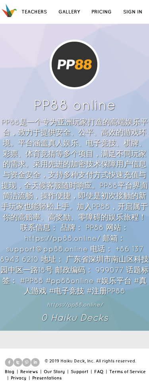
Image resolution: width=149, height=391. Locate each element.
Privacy (18, 378)
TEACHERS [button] (34, 11)
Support (79, 371)
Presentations (47, 378)
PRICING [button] (101, 11)
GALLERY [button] (69, 11)
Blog (9, 371)
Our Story (54, 371)
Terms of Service (127, 371)
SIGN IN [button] (132, 11)
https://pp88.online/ (75, 304)
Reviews (29, 371)
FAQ (98, 371)
